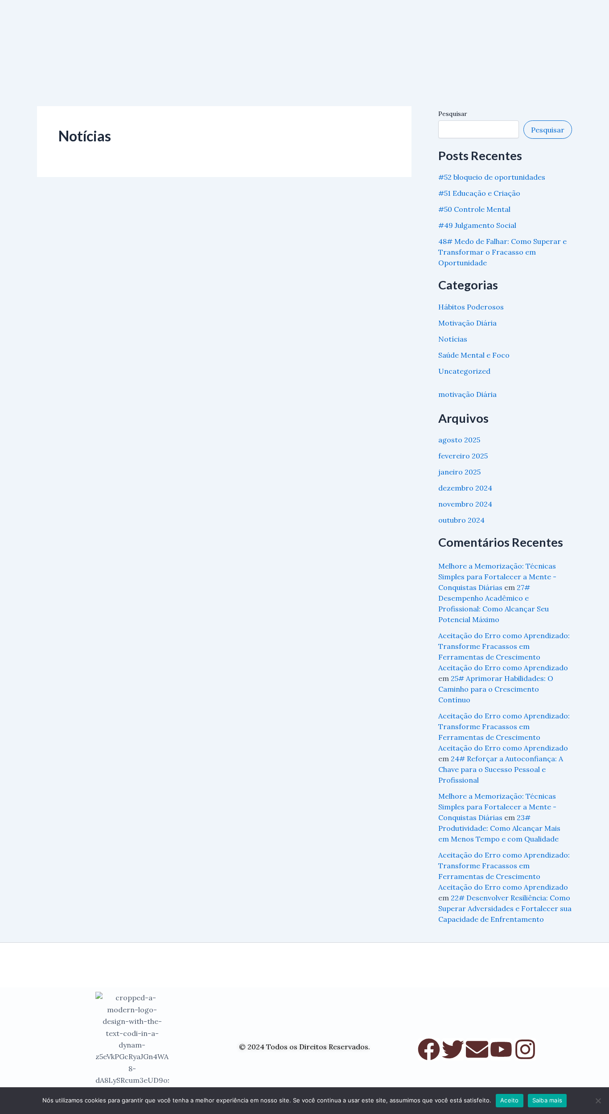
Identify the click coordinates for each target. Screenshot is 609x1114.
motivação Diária (467, 394)
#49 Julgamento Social (477, 225)
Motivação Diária (467, 322)
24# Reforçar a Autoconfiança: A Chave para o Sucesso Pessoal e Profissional (500, 769)
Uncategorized (464, 371)
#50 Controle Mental (474, 209)
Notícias (452, 338)
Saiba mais (547, 1100)
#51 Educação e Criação (479, 193)
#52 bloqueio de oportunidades (491, 177)
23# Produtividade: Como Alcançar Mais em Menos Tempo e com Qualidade (499, 828)
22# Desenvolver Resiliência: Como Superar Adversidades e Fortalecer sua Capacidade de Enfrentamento (505, 908)
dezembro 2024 (465, 487)
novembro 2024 (465, 503)
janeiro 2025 (459, 471)
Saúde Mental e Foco (474, 355)
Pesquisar (452, 114)
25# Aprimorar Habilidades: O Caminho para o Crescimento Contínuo (495, 689)
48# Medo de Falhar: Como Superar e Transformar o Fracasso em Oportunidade (502, 252)
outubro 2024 (461, 520)
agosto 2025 (459, 439)
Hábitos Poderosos (471, 306)
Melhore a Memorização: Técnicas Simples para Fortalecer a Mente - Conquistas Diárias (497, 576)
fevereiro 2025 (463, 455)
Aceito (509, 1100)
